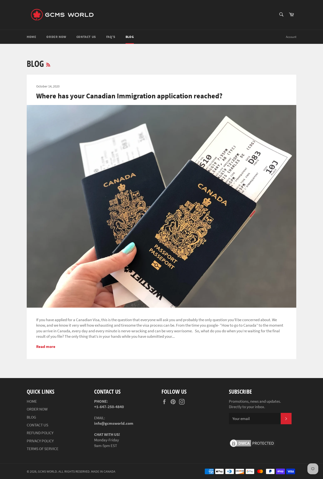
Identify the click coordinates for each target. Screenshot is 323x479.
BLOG (130, 37)
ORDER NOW (56, 37)
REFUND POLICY (40, 432)
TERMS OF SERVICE (42, 448)
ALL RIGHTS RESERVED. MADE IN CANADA (86, 472)
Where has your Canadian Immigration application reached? (129, 95)
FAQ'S (110, 37)
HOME (31, 37)
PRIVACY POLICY (40, 440)
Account (291, 37)
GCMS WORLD (47, 472)
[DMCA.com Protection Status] (252, 446)
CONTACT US (86, 37)
